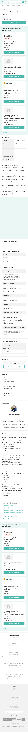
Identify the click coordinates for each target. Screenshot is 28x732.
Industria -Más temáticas (18, 5)
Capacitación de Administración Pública (14, 637)
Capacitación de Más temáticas (14, 667)
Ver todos (5, 132)
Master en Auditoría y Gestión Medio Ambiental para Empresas (13, 66)
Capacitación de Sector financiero (14, 676)
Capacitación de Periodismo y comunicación (14, 674)
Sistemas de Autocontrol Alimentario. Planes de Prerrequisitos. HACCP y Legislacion (14, 116)
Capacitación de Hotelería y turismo (14, 658)
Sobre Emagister (14, 688)
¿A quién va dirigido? (8, 283)
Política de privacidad (14, 698)
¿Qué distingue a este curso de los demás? (13, 312)
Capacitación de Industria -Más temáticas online (13, 513)
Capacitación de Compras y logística (14, 645)
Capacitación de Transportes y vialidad (14, 681)
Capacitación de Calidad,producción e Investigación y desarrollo (13, 642)
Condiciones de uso (14, 697)
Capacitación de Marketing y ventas (14, 665)
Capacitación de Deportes (14, 652)
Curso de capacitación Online (10, 516)
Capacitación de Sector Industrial (13, 678)
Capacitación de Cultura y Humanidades (14, 650)
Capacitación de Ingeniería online (11, 508)
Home (3, 5)
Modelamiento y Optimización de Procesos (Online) (13, 42)
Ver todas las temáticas (14, 691)
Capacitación (9, 5)
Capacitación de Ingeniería (9, 505)
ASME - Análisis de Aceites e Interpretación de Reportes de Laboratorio (12, 91)
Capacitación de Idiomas (14, 661)
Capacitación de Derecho (14, 654)
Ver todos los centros (14, 708)
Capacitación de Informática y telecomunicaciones (14, 663)
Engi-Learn (4, 9)
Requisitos (6, 295)
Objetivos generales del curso (10, 271)
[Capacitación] (2, 2)
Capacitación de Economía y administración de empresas (13, 656)
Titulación (5, 304)
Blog (14, 689)
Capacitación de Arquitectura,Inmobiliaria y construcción (14, 639)
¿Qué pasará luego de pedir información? (13, 327)
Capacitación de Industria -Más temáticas (13, 510)
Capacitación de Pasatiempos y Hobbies (14, 672)
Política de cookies (14, 700)
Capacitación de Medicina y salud (13, 670)
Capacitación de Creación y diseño (14, 647)
